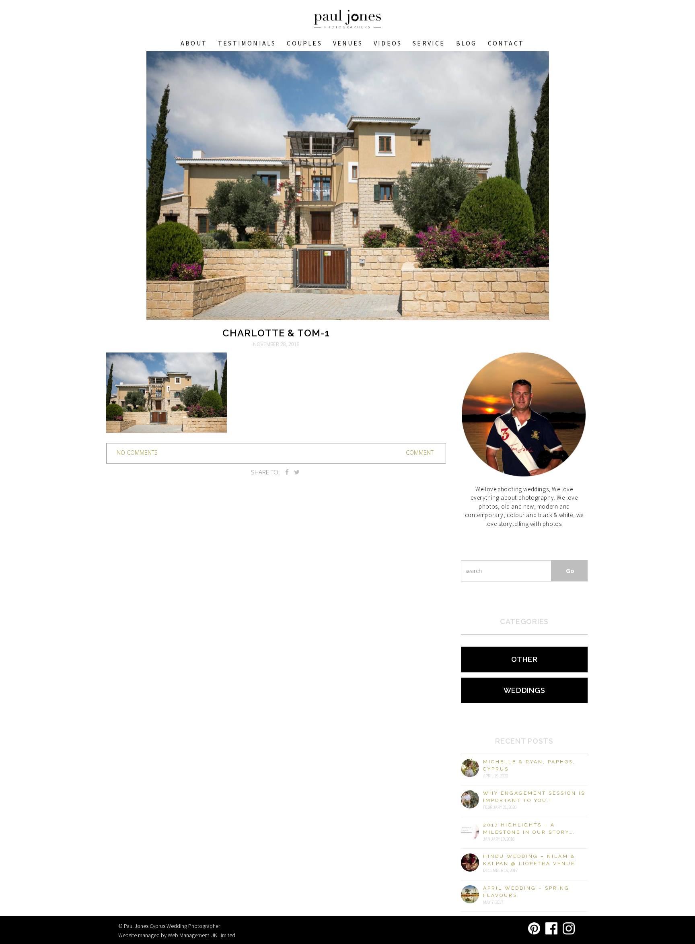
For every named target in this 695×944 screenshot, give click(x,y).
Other (524, 659)
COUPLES (304, 43)
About (194, 43)
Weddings (524, 690)
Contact (506, 43)
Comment (420, 452)
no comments (137, 452)
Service (429, 43)
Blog (466, 43)
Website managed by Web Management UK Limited (176, 935)
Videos (388, 43)
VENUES (348, 43)
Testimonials (247, 43)
